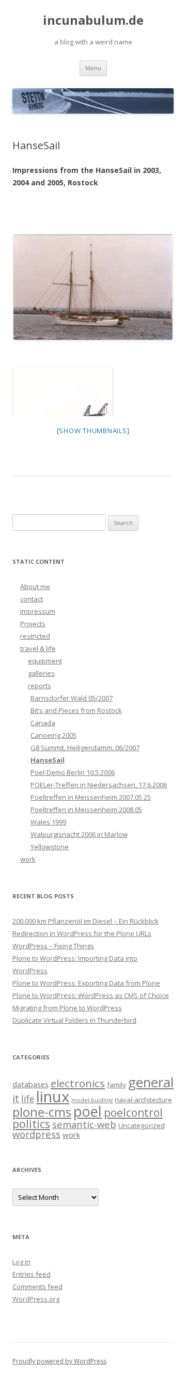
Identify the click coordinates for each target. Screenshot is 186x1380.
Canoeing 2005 (53, 735)
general (151, 1082)
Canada (42, 722)
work (28, 859)
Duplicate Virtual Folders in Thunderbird (74, 1020)
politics (31, 1123)
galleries (41, 673)
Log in (21, 1261)
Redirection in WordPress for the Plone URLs (81, 933)
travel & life (38, 648)
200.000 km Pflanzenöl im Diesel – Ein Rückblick (85, 921)
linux (52, 1096)
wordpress (36, 1134)
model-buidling (92, 1100)
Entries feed (31, 1274)
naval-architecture (143, 1099)
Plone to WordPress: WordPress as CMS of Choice (90, 995)
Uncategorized (141, 1125)
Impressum (37, 611)
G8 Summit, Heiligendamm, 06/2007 (85, 747)
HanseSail (47, 760)
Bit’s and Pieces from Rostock (76, 710)
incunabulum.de (93, 20)
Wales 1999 (48, 822)
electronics (78, 1083)
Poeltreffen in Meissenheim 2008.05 (86, 809)
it (15, 1098)
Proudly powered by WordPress (59, 1361)
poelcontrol (133, 1112)
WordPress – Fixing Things (53, 945)
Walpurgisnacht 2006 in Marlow (79, 834)
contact (31, 599)
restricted (35, 636)
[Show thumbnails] (93, 430)
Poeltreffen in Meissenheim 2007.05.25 (90, 797)
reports (39, 685)
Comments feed (37, 1286)
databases (30, 1084)
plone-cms (41, 1111)
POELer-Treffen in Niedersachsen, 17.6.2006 (98, 784)
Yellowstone (49, 846)
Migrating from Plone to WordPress (67, 1007)
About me (35, 586)
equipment (45, 660)
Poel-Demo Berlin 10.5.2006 (72, 772)
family (116, 1084)
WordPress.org (35, 1299)
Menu (93, 68)
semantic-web (84, 1124)
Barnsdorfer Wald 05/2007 (71, 698)
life (27, 1098)
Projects (32, 623)
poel (87, 1111)
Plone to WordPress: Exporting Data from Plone (86, 983)
